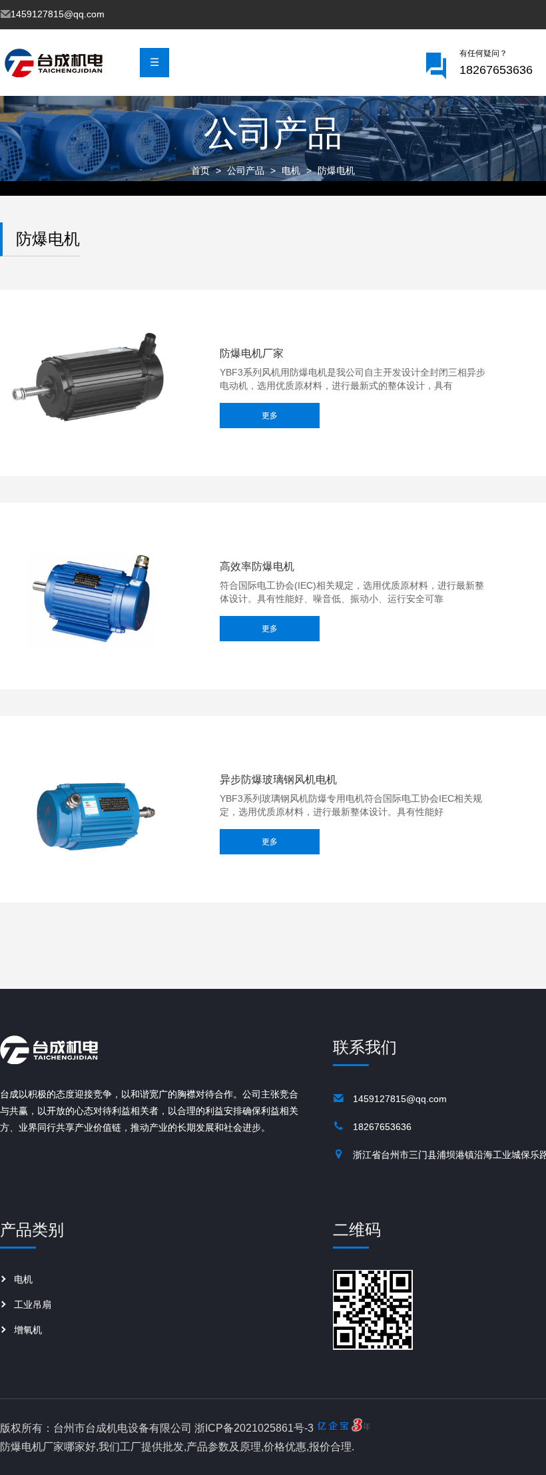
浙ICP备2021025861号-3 (254, 1428)
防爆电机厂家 (252, 353)
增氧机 (28, 1330)
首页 (200, 170)
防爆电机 (336, 170)
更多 (270, 416)
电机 (291, 170)
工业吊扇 (32, 1304)
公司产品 (245, 170)
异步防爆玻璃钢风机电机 (278, 779)
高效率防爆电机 (257, 566)
